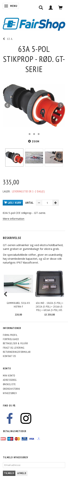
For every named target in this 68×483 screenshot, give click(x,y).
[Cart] (60, 7)
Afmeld (21, 473)
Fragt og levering (13, 347)
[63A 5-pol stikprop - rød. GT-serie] (34, 105)
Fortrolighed (11, 339)
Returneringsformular (17, 352)
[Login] (51, 7)
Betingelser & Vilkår (15, 343)
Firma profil (10, 335)
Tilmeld (9, 473)
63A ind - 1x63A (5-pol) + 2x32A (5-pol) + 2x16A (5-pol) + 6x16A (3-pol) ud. (49, 306)
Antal (29, 202)
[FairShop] (34, 24)
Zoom (35, 141)
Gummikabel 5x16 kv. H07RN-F (18, 304)
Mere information (13, 218)
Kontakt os (9, 356)
